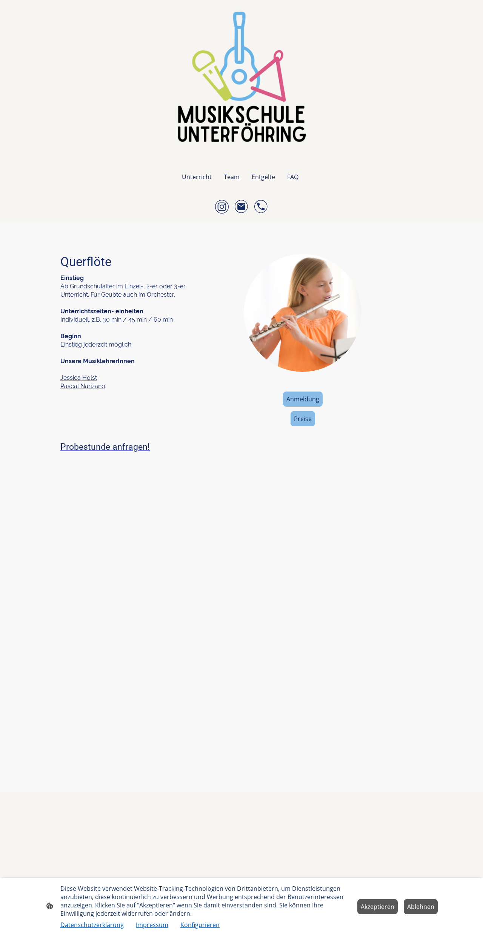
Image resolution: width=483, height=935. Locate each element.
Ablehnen (420, 906)
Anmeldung (302, 399)
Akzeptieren (377, 906)
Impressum (152, 925)
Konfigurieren (200, 925)
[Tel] (261, 207)
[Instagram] (222, 207)
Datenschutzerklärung (92, 925)
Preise (303, 419)
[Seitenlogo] (241, 81)
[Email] (241, 207)
